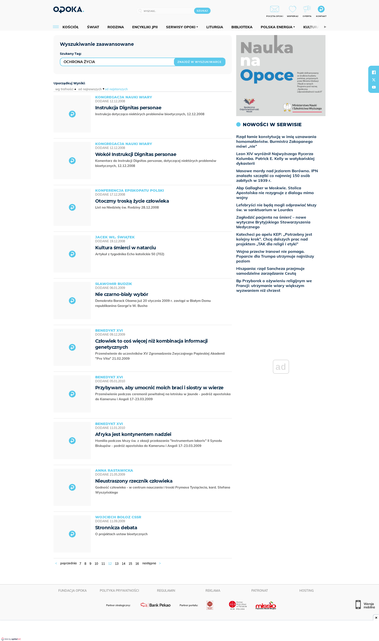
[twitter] (374, 80)
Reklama (213, 591)
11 (103, 564)
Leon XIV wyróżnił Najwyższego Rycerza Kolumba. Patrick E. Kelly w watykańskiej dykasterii (275, 158)
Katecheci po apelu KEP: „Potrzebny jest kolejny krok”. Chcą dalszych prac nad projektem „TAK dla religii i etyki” (274, 239)
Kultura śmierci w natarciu (125, 247)
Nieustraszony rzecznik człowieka (133, 481)
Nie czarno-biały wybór (121, 294)
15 (130, 564)
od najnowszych (90, 89)
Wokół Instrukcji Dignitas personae (135, 154)
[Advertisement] (189, 631)
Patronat (259, 591)
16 (137, 564)
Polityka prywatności (119, 591)
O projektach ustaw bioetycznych (121, 534)
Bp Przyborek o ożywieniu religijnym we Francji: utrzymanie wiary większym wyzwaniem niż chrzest (274, 285)
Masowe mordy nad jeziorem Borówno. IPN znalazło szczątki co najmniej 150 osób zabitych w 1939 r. (277, 175)
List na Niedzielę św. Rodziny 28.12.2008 (127, 207)
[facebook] (374, 72)
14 (123, 564)
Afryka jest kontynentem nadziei (133, 434)
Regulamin (166, 591)
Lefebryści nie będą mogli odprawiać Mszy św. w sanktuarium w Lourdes (276, 207)
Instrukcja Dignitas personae (128, 107)
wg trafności (64, 89)
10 (96, 564)
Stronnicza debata (116, 527)
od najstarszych (116, 89)
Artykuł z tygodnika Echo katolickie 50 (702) (130, 254)
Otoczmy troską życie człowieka (132, 201)
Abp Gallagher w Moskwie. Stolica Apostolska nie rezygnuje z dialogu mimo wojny (275, 192)
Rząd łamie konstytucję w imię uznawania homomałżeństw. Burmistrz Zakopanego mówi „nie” (276, 141)
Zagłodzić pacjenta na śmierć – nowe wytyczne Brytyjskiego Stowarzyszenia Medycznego (273, 222)
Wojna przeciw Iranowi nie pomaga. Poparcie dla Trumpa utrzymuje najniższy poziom (275, 256)
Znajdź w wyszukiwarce (199, 62)
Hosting (306, 591)
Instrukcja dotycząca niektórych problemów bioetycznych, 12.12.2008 (150, 114)
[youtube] (374, 87)
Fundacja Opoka (72, 591)
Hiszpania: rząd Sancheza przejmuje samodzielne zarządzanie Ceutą (270, 271)
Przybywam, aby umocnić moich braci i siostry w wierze (159, 387)
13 (116, 564)
